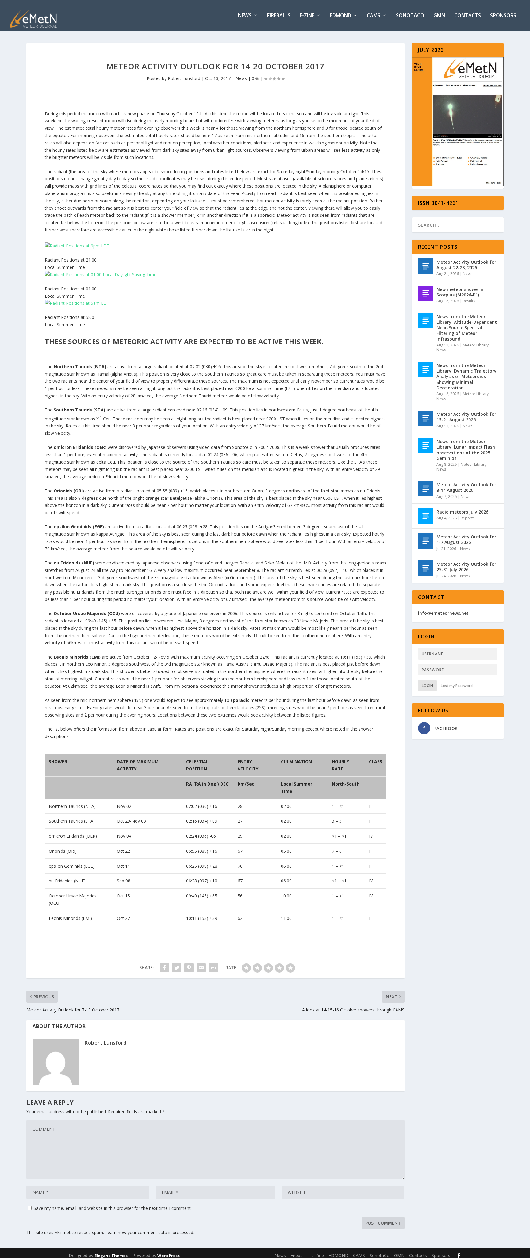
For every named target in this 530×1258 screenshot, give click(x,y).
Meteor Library (476, 345)
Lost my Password (457, 685)
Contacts (467, 16)
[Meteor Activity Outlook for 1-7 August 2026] (425, 541)
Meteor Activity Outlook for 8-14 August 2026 (466, 487)
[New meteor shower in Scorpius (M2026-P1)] (425, 293)
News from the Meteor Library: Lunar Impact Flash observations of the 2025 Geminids (465, 449)
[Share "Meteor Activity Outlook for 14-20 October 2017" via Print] (213, 968)
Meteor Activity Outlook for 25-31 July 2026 (466, 566)
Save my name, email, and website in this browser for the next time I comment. (113, 1208)
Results (469, 301)
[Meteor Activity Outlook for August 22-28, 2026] (425, 266)
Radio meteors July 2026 (462, 512)
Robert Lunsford (184, 78)
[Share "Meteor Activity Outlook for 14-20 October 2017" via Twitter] (177, 968)
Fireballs (278, 16)
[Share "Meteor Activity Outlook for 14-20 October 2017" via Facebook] (164, 968)
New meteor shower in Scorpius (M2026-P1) (460, 292)
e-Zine (307, 16)
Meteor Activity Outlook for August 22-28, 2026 (466, 264)
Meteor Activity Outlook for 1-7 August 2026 (466, 539)
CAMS (373, 16)
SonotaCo (410, 16)
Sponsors (503, 16)
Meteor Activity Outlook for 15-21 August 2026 (466, 417)
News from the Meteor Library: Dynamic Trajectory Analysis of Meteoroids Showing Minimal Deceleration (466, 376)
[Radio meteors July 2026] (425, 516)
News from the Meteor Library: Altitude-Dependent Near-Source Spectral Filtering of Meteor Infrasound (466, 328)
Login (427, 685)
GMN (439, 16)
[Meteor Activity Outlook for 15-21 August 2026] (425, 418)
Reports (467, 518)
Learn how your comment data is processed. (149, 1232)
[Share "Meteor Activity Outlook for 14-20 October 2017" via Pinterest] (189, 968)
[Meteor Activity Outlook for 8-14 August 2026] (425, 488)
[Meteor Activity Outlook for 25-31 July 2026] (425, 568)
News (245, 16)
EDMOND (340, 16)
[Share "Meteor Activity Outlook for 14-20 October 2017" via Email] (201, 968)
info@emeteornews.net (443, 613)
